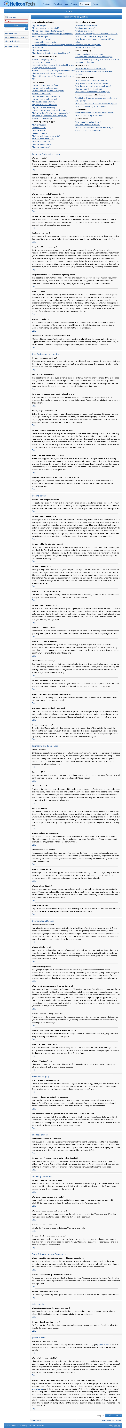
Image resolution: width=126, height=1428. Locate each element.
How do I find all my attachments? (89, 115)
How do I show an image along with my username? (53, 70)
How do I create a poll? (41, 93)
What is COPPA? (38, 47)
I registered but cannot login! (44, 42)
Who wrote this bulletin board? (88, 122)
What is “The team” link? (85, 47)
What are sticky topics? (41, 141)
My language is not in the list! (44, 67)
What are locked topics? (42, 144)
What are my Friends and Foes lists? (90, 68)
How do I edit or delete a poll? (44, 99)
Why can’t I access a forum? (43, 102)
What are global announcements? (46, 136)
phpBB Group (103, 1344)
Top (34, 169)
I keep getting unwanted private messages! (93, 56)
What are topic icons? (41, 147)
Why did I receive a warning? (44, 107)
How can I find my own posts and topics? (92, 91)
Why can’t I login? (39, 25)
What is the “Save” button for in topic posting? (51, 113)
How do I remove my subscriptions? (90, 106)
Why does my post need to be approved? (49, 115)
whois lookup (37, 1389)
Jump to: (100, 1415)
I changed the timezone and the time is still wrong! (53, 65)
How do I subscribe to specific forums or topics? (96, 103)
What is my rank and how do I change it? (48, 73)
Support (96, 4)
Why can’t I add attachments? (44, 104)
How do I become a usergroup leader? (91, 36)
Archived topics (11, 46)
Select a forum (114, 1415)
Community (85, 4)
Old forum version (36, 1425)
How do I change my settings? (44, 59)
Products (46, 4)
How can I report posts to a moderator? (49, 110)
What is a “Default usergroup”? (88, 44)
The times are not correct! (43, 62)
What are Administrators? (86, 25)
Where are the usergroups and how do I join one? (96, 33)
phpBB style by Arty (110, 1426)
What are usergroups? (84, 31)
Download (57, 4)
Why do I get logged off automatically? (48, 31)
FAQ (9, 21)
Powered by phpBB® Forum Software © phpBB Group (117, 1426)
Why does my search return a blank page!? (93, 86)
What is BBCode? (39, 125)
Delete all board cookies (111, 1420)
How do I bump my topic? (42, 118)
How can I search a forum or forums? (91, 80)
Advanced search (12, 33)
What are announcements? (43, 138)
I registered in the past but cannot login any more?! (53, 44)
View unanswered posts (15, 37)
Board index (12, 17)
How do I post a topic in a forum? (46, 85)
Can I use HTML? (39, 127)
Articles (74, 4)
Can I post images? (40, 133)
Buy (66, 4)
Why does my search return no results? (92, 83)
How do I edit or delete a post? (45, 88)
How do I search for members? (88, 89)
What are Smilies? (39, 130)
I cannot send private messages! (89, 54)
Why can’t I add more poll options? (46, 96)
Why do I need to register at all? (45, 28)
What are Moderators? (85, 28)
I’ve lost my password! (41, 39)
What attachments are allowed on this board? (94, 112)
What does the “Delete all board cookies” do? (51, 53)
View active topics (12, 41)
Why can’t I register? (40, 50)
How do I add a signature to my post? (48, 90)
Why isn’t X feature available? (87, 124)
